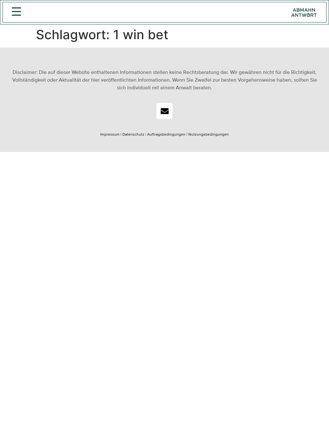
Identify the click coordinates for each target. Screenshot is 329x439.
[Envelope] (164, 111)
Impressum (110, 135)
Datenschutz (132, 135)
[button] (16, 12)
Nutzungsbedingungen (208, 135)
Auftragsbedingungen (166, 135)
